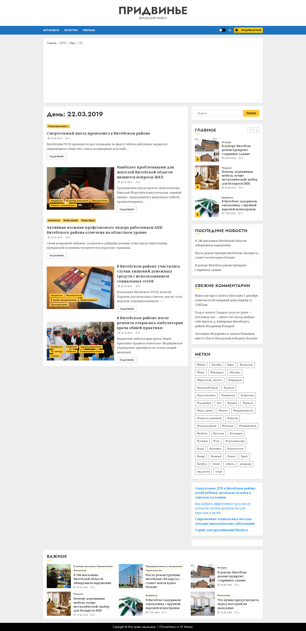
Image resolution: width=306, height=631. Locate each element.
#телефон (215, 449)
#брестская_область (209, 380)
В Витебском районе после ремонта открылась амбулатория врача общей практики (150, 322)
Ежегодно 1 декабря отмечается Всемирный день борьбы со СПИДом (226, 300)
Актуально (51, 30)
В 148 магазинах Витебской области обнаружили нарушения (92, 579)
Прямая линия (99, 200)
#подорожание (206, 426)
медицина (203, 471)
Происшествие (59, 304)
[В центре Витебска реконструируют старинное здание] (207, 150)
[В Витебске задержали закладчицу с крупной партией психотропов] (207, 205)
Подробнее (57, 156)
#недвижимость (243, 410)
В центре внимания (77, 200)
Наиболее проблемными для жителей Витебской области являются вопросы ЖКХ (145, 172)
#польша (227, 426)
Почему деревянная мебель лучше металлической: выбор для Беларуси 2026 (239, 177)
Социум (55, 355)
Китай (216, 464)
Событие (71, 351)
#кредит (248, 403)
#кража (232, 403)
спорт (218, 471)
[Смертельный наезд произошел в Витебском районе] (115, 126)
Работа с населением (63, 205)
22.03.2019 (56, 138)
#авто (230, 365)
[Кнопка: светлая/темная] (222, 30)
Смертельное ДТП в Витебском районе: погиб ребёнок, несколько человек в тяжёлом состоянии (225, 492)
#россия (218, 433)
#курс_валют (205, 410)
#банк (201, 372)
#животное (228, 395)
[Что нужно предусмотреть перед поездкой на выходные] (203, 604)
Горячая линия (104, 566)
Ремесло (227, 167)
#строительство (235, 441)
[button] (230, 30)
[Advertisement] (153, 73)
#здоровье (204, 403)
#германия (235, 380)
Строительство (154, 570)
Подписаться (251, 30)
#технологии (235, 449)
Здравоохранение (90, 346)
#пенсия (232, 418)
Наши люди (88, 220)
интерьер (245, 464)
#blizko (201, 365)
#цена (231, 456)
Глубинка (71, 346)
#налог (223, 410)
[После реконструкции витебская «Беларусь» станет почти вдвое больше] (131, 576)
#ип (219, 403)
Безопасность (74, 295)
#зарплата (247, 395)
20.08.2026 (230, 158)
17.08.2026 (230, 213)
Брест (244, 456)
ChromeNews (167, 627)
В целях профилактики (63, 300)
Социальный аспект (91, 351)
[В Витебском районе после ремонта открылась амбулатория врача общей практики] (80, 339)
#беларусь (217, 372)
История (226, 142)
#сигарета (236, 433)
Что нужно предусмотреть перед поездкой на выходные (238, 604)
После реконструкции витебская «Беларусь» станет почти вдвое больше (227, 255)
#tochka (216, 365)
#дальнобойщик (207, 388)
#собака (202, 441)
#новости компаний (209, 418)
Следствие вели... (58, 126)
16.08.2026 (226, 612)
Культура (71, 30)
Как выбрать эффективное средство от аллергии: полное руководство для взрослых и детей (223, 508)
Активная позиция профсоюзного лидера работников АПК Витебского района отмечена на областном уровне (105, 230)
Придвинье (153, 10)
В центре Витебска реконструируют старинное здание (236, 150)
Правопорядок (88, 300)
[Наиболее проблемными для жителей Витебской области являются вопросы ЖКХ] (80, 188)
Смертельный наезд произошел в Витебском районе (98, 133)
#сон (216, 441)
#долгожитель (206, 395)
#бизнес (235, 372)
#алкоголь (246, 365)
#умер (201, 456)
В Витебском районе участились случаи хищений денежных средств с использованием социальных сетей (148, 273)
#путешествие (247, 426)
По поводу (57, 351)
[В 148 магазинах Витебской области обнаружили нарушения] (59, 576)
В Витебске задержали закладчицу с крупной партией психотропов (239, 205)
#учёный (216, 456)
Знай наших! (71, 220)
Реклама (89, 30)
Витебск (202, 464)
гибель (229, 464)
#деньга (229, 388)
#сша (200, 449)
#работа (202, 433)
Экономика (79, 570)
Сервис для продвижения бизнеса (221, 530)
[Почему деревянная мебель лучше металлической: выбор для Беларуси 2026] (207, 177)
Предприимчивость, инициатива (164, 566)
